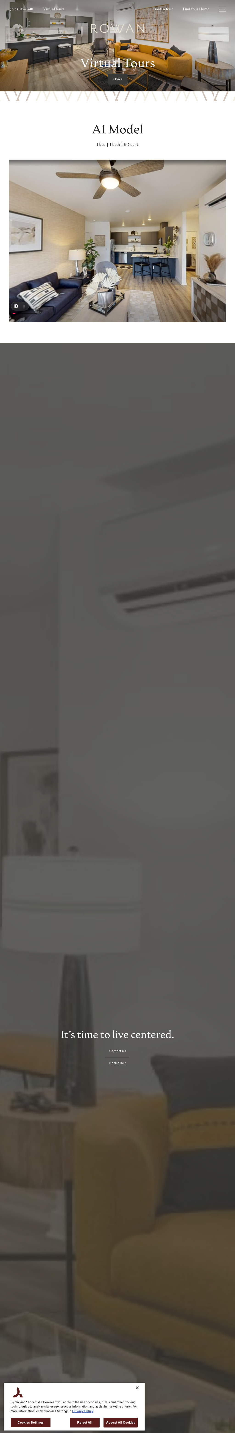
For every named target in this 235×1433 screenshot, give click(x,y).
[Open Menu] (222, 9)
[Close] (137, 1388)
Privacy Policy (82, 1411)
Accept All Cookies (120, 1422)
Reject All (84, 1422)
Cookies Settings (30, 1422)
